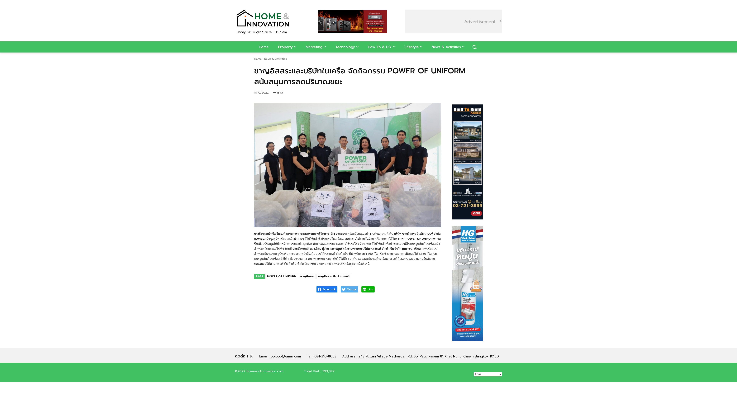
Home (258, 59)
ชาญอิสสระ (307, 276)
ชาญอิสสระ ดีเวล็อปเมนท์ (333, 276)
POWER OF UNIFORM (281, 276)
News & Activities (275, 59)
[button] (474, 47)
